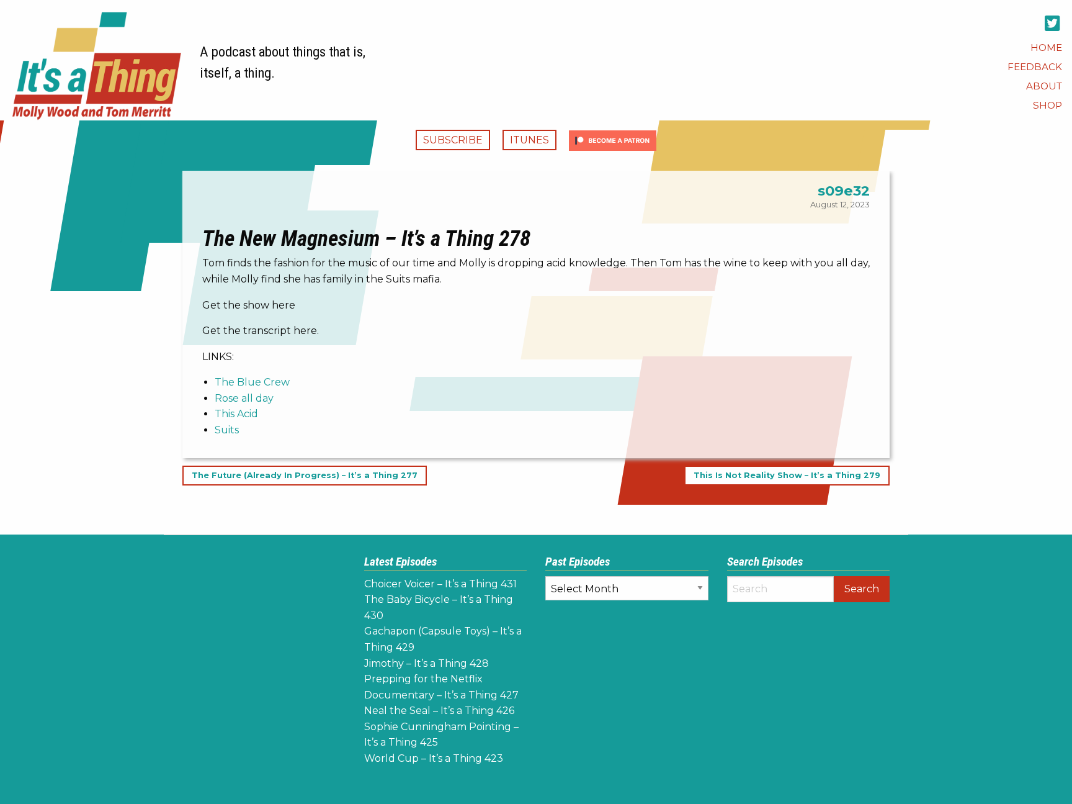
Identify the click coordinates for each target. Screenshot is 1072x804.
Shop (1047, 105)
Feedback (1034, 67)
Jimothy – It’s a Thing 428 (426, 663)
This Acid (236, 414)
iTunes (529, 140)
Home (1046, 47)
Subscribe (453, 140)
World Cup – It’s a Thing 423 (433, 758)
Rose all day (244, 398)
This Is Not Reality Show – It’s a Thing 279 (787, 476)
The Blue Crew (252, 382)
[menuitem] (1046, 47)
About (1044, 86)
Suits (227, 430)
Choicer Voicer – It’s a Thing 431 (440, 584)
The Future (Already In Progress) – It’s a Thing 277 (305, 476)
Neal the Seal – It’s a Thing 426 (439, 710)
